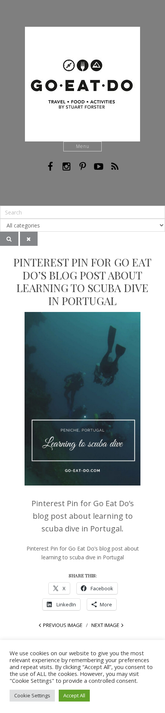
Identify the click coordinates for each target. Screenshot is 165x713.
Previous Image (62, 625)
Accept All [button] (74, 695)
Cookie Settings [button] (32, 695)
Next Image (105, 625)
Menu (82, 146)
